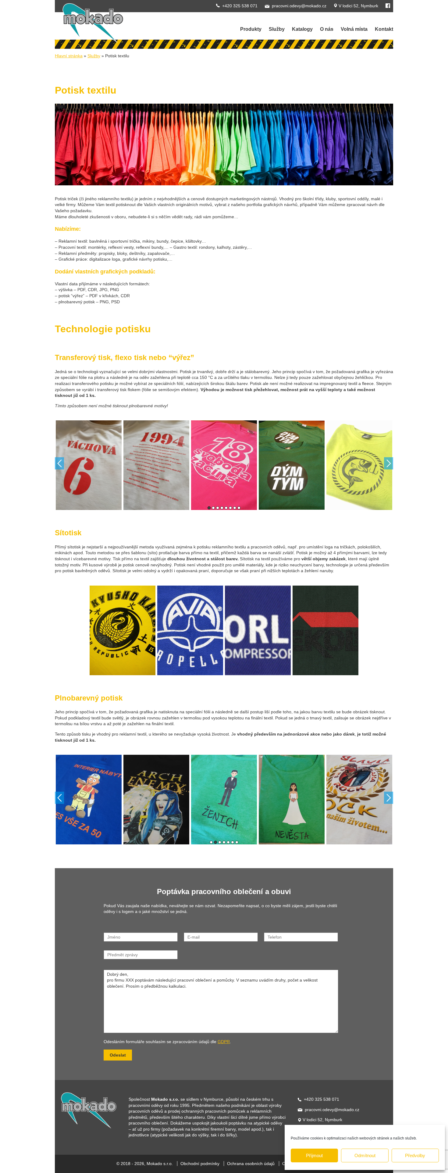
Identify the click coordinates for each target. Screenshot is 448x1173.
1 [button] (209, 507)
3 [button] (217, 507)
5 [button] (226, 507)
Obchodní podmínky (199, 1163)
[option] (89, 465)
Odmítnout (364, 1155)
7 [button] (234, 507)
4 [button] (221, 507)
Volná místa (354, 29)
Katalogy (302, 29)
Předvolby (415, 1155)
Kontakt (384, 29)
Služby (93, 55)
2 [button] (213, 507)
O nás (326, 29)
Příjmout (314, 1155)
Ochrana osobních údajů (251, 1163)
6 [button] (230, 507)
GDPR (224, 1041)
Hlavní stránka (69, 55)
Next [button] (388, 463)
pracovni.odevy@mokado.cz (299, 5)
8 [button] (238, 507)
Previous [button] (59, 463)
